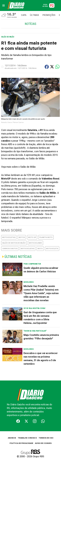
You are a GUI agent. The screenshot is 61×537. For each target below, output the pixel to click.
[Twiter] (26, 421)
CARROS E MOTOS (9, 248)
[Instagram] (34, 421)
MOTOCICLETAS (8, 237)
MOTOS (22, 237)
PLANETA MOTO (46, 237)
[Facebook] (18, 421)
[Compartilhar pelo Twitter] (52, 67)
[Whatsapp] (43, 421)
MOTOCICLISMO (35, 243)
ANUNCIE (12, 438)
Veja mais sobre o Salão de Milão (18, 166)
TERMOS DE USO (46, 438)
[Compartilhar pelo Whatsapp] (57, 66)
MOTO (40, 248)
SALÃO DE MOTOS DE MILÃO (14, 243)
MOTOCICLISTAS (27, 248)
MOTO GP (32, 237)
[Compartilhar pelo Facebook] (47, 67)
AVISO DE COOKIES (43, 443)
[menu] (3, 5)
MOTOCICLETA (52, 248)
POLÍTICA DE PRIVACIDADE (21, 443)
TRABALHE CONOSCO (27, 438)
